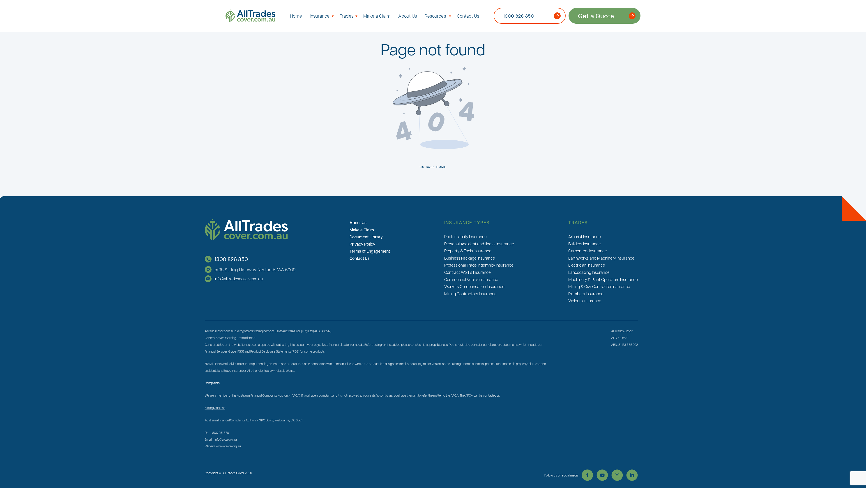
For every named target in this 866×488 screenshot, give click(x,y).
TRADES (578, 222)
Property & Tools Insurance (467, 250)
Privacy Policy (362, 244)
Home (296, 16)
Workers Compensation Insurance (474, 286)
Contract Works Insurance (467, 272)
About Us (407, 16)
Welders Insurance (584, 300)
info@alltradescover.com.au (238, 278)
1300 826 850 (231, 259)
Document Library (366, 236)
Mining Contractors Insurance (470, 293)
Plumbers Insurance (585, 293)
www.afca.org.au (229, 446)
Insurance (320, 16)
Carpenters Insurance (587, 250)
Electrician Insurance (586, 264)
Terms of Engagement (370, 251)
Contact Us (468, 16)
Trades (346, 16)
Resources (435, 16)
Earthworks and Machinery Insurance (601, 257)
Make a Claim (376, 16)
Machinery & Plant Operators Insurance (603, 279)
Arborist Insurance (584, 236)
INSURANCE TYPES (467, 222)
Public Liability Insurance (465, 236)
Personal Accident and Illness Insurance (479, 243)
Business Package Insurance (469, 257)
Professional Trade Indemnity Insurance (479, 264)
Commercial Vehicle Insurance (471, 279)
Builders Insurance (584, 243)
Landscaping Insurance (589, 272)
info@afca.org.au (226, 439)
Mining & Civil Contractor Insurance (599, 286)
